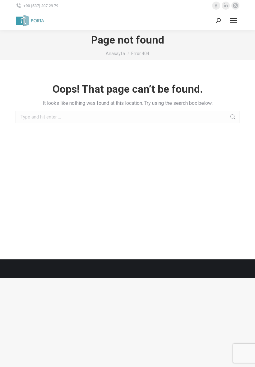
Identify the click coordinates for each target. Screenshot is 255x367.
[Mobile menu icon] (233, 20)
